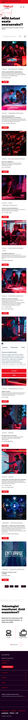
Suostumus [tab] (5, 347)
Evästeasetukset (22, 710)
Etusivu (3, 12)
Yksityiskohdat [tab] (14, 347)
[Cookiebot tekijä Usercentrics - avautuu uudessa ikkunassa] (20, 343)
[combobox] (12, 36)
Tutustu (3, 2)
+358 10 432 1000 (5, 660)
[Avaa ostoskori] (21, 7)
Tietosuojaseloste (5, 710)
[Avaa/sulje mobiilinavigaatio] (24, 7)
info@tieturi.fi (4, 662)
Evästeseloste (14, 710)
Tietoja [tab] (23, 347)
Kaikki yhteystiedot (7, 666)
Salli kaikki (14, 370)
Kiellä (14, 375)
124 (22, 586)
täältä (24, 696)
